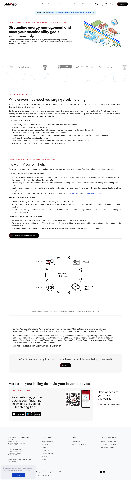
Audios (44, 456)
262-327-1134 (12, 454)
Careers (44, 447)
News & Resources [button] (48, 4)
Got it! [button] (18, 475)
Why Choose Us (47, 441)
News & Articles (47, 453)
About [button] (35, 4)
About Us (45, 444)
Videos (44, 459)
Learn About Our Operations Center (22, 235)
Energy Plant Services (78, 444)
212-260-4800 (12, 445)
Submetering (75, 441)
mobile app (73, 193)
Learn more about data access (109, 404)
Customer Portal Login (108, 444)
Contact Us (65, 365)
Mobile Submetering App (109, 441)
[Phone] (97, 4)
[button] (101, 4)
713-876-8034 (12, 461)
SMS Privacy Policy (43, 475)
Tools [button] (62, 4)
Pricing (84, 4)
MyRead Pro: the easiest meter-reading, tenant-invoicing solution (70, 12)
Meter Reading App (107, 447)
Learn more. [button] (27, 470)
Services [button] (24, 4)
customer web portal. (91, 193)
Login (112, 4)
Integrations (74, 4)
